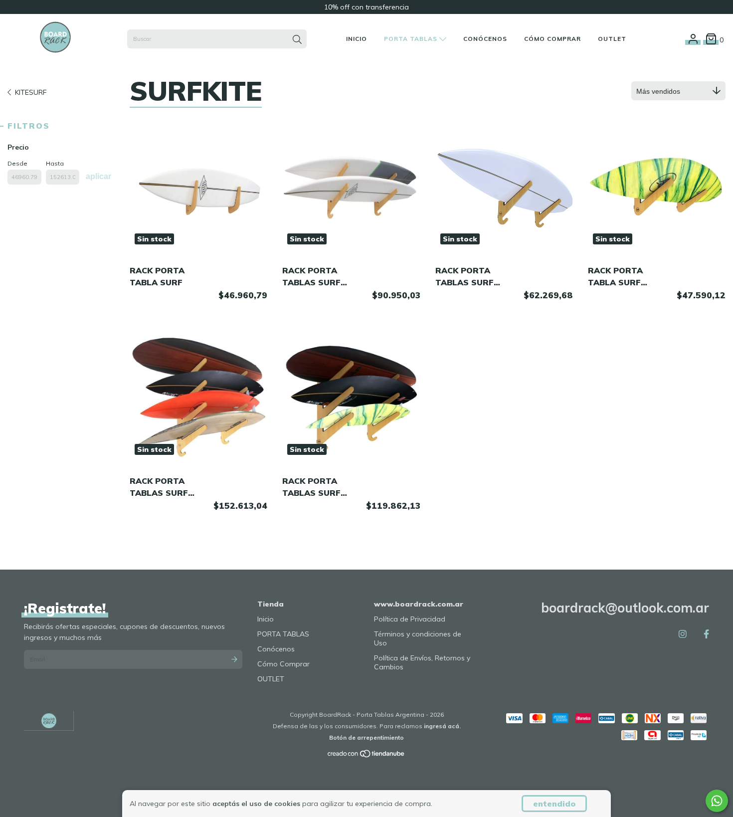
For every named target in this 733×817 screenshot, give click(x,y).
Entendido (554, 804)
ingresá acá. (442, 726)
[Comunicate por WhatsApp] (717, 801)
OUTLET (612, 38)
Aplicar (98, 176)
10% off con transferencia (366, 6)
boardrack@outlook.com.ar (625, 608)
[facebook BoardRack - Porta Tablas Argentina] (706, 633)
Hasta (55, 163)
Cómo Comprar (552, 38)
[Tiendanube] (366, 756)
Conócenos (485, 38)
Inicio (356, 38)
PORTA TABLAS (411, 38)
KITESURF (31, 92)
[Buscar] (297, 39)
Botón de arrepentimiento (366, 737)
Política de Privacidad (409, 618)
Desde (17, 163)
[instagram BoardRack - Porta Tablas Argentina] (683, 633)
